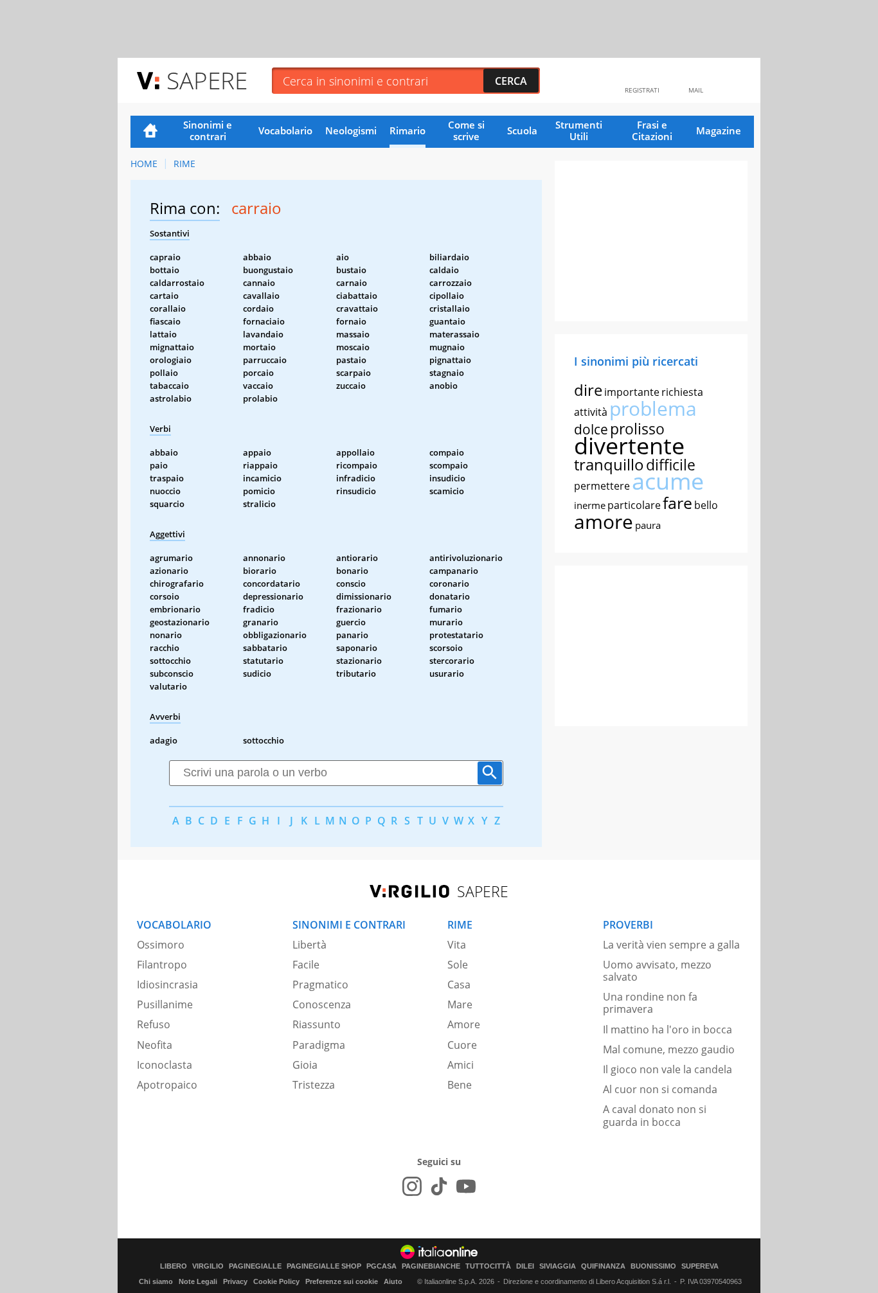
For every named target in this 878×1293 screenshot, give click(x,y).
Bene (459, 1085)
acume (668, 481)
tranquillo (609, 464)
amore (603, 521)
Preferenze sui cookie (341, 1281)
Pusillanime (165, 1004)
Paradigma (318, 1045)
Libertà (309, 945)
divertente (629, 445)
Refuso (153, 1024)
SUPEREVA (700, 1266)
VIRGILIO (208, 1266)
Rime (184, 163)
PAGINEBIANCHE (431, 1266)
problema (653, 408)
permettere (602, 486)
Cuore (462, 1045)
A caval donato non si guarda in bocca (654, 1115)
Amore (463, 1024)
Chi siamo (156, 1281)
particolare (634, 505)
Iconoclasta (164, 1065)
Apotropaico (167, 1085)
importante (631, 392)
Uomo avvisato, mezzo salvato (657, 971)
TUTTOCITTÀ (488, 1266)
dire (588, 389)
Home (150, 132)
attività (590, 412)
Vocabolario (285, 130)
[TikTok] (439, 1186)
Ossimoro (160, 945)
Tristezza (313, 1085)
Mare (459, 1004)
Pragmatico (320, 984)
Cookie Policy (276, 1281)
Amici (460, 1065)
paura (648, 525)
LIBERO (173, 1266)
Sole (457, 965)
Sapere (206, 80)
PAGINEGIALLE (255, 1266)
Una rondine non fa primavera (650, 1003)
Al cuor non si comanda (660, 1089)
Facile (305, 965)
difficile (670, 464)
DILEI (525, 1266)
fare (677, 502)
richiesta (682, 392)
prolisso (637, 428)
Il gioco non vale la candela (667, 1069)
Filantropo (162, 965)
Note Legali (198, 1281)
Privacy (235, 1281)
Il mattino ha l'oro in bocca (667, 1029)
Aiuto (393, 1281)
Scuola (522, 130)
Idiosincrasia (167, 984)
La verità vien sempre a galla (671, 945)
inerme (589, 505)
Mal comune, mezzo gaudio (669, 1049)
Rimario (408, 130)
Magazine (718, 130)
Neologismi (351, 130)
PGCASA (381, 1266)
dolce (591, 429)
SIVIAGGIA (557, 1266)
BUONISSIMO (653, 1266)
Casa (458, 984)
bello (706, 505)
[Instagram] (412, 1186)
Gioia (305, 1065)
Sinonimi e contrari (207, 130)
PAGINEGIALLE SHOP (324, 1266)
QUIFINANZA (603, 1266)
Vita (456, 945)
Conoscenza (321, 1004)
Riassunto (316, 1024)
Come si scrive (466, 130)
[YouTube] (465, 1186)
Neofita (154, 1045)
